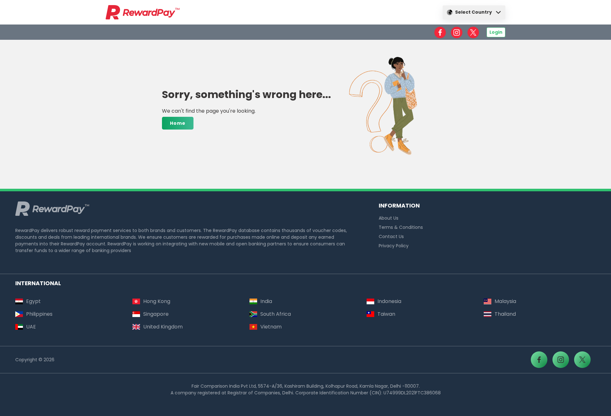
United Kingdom (163, 326)
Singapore (156, 314)
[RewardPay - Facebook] (440, 32)
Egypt (33, 301)
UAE (31, 326)
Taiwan (386, 314)
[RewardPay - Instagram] (456, 32)
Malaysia (505, 301)
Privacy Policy (394, 246)
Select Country (473, 12)
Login (495, 32)
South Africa (275, 314)
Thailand (505, 314)
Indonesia (389, 301)
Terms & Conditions (401, 227)
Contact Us (391, 236)
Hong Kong (156, 301)
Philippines (39, 314)
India (266, 301)
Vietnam (271, 326)
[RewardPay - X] (473, 32)
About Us (388, 218)
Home (178, 123)
